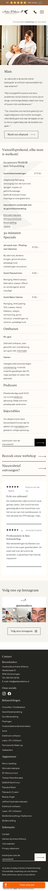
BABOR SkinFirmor (11, 782)
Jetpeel (6, 226)
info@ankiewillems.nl (19, 681)
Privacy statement (10, 848)
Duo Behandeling (10, 716)
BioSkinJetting (9, 820)
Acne (4, 730)
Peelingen (7, 721)
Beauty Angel (8, 796)
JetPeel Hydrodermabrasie (14, 801)
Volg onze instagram (22, 631)
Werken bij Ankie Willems (14, 838)
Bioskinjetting (9, 222)
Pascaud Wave (9, 787)
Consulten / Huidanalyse (13, 707)
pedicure (18, 396)
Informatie (22, 350)
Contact (5, 834)
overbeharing (9, 367)
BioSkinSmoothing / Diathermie (17, 815)
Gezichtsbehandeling (12, 711)
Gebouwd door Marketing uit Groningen (18, 889)
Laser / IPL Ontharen (11, 740)
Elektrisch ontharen (11, 735)
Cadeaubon (7, 749)
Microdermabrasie (12, 215)
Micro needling (9, 763)
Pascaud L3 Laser (10, 792)
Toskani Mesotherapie (12, 777)
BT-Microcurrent (10, 773)
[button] (9, 615)
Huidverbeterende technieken (16, 726)
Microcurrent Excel (12, 218)
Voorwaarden (8, 843)
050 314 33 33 (12, 677)
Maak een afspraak (18, 134)
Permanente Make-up (12, 745)
